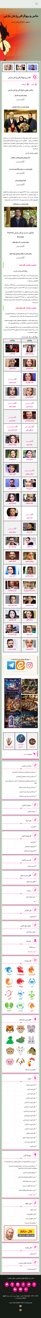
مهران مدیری (29, 406)
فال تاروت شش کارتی (29, 1119)
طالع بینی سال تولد (30, 1069)
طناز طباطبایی (12, 619)
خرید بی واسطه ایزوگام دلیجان (27, 1190)
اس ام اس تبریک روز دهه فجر (27, 796)
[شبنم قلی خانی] (8, 67)
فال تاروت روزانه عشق (29, 1137)
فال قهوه (33, 842)
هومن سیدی (12, 648)
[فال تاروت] (29, 686)
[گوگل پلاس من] (26, 1289)
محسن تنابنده (12, 590)
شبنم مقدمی (12, 459)
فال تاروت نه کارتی (30, 1124)
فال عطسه (33, 1253)
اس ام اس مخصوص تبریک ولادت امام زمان (24, 771)
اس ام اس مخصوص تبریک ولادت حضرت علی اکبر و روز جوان (21, 781)
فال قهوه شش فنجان (30, 850)
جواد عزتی (29, 444)
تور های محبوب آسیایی (29, 1172)
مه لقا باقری (29, 619)
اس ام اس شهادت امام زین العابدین (26, 776)
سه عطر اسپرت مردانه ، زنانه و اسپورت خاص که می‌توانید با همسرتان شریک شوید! (23, 1166)
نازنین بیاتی (29, 459)
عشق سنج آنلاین (31, 931)
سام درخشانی (29, 473)
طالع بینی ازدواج (20, 745)
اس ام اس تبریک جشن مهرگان (27, 787)
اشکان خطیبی (12, 561)
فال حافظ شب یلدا (31, 1218)
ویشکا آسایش (12, 444)
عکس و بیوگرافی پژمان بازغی (21, 16)
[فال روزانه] (12, 686)
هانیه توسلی (29, 368)
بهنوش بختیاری (29, 575)
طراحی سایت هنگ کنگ (29, 1181)
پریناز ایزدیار (12, 503)
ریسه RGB (32, 947)
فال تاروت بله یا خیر (30, 1141)
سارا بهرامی (12, 396)
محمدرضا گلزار (12, 517)
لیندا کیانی (29, 546)
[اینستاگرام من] (18, 1284)
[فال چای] (29, 720)
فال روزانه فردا (31, 1269)
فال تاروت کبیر (31, 1089)
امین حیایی (29, 517)
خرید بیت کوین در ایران (29, 1185)
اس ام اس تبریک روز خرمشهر (27, 791)
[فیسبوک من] (23, 1284)
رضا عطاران (12, 368)
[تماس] (12, 1284)
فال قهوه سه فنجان (30, 846)
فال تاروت (33, 1146)
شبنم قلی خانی (29, 396)
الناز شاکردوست (12, 429)
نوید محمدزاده (12, 634)
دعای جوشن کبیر (31, 896)
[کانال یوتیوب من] (20, 1289)
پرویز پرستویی (29, 561)
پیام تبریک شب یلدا (30, 1222)
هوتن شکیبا (12, 406)
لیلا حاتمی (12, 353)
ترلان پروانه (29, 488)
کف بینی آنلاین (32, 866)
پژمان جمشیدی (29, 420)
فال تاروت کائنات (31, 1097)
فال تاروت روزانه (31, 1084)
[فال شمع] (12, 703)
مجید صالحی (12, 382)
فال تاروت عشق (31, 1133)
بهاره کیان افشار (29, 353)
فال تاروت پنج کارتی (30, 1115)
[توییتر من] (7, 1284)
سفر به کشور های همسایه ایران (27, 1176)
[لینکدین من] (15, 1289)
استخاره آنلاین (32, 811)
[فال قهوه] (29, 703)
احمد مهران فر (12, 488)
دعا (35, 901)
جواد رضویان (29, 503)
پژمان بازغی (12, 531)
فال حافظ (33, 1209)
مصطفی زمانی (29, 429)
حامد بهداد (29, 531)
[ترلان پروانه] (20, 67)
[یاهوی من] (34, 1284)
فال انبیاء (33, 826)
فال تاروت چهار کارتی (30, 1111)
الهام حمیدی (29, 648)
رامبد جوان (29, 634)
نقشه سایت (12, 1302)
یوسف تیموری (29, 605)
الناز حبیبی (12, 575)
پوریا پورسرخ (12, 546)
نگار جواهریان (29, 382)
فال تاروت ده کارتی (30, 1128)
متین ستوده (12, 473)
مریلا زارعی (12, 420)
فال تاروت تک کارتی (30, 1102)
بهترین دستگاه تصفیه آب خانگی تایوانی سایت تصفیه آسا (20, 1161)
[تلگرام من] (29, 1284)
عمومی (25, 754)
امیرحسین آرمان (12, 605)
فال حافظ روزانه (31, 1214)
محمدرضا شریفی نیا (29, 590)
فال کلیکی (33, 916)
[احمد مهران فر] (32, 67)
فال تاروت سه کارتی (30, 1106)
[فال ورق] (12, 720)
